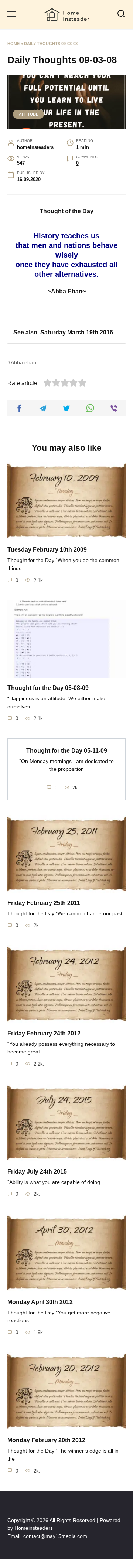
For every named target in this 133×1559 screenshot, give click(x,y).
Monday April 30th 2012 (40, 1301)
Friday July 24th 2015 (37, 1171)
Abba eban (23, 362)
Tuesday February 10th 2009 (47, 550)
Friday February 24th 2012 (44, 1033)
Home (13, 43)
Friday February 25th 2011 (43, 903)
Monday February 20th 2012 (46, 1440)
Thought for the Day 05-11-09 (66, 750)
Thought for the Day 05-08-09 (48, 688)
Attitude (28, 114)
